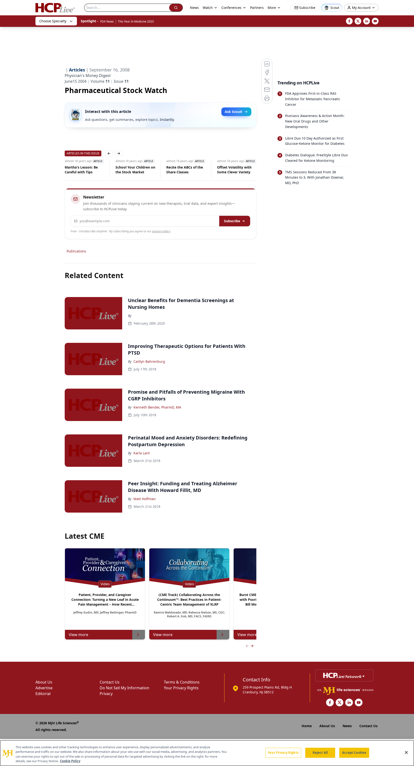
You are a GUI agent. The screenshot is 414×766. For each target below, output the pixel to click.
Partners (257, 7)
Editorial (43, 693)
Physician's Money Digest (88, 75)
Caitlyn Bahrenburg (149, 361)
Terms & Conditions (182, 682)
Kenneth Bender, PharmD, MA (157, 407)
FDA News (107, 21)
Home (307, 726)
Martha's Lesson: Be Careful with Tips (81, 169)
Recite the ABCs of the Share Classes (184, 169)
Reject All (320, 752)
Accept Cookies (354, 752)
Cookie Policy (70, 761)
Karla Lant (141, 453)
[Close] (406, 752)
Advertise (43, 687)
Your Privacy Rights (181, 687)
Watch (208, 7)
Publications (76, 251)
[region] (207, 753)
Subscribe (232, 221)
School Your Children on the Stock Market (135, 169)
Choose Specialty (52, 21)
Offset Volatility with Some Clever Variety (234, 169)
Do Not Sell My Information (124, 687)
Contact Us (110, 682)
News (194, 7)
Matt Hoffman (144, 499)
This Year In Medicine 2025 (136, 21)
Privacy (106, 693)
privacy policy (161, 231)
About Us (43, 682)
